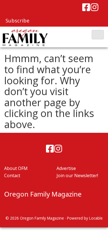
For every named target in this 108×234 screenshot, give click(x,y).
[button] (98, 34)
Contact (12, 175)
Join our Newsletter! (77, 175)
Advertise (66, 168)
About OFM (16, 168)
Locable (96, 218)
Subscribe (17, 20)
